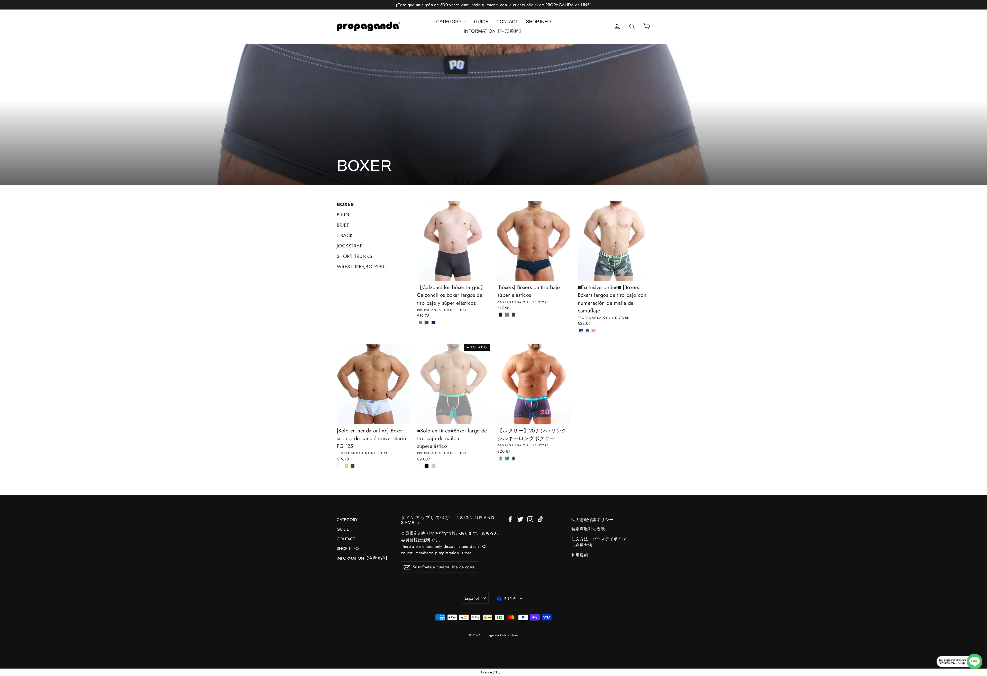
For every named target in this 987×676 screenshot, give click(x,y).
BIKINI (344, 214)
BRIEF (343, 225)
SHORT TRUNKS (354, 256)
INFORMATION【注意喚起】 (493, 31)
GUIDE (481, 21)
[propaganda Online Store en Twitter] (520, 518)
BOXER (345, 204)
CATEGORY (449, 21)
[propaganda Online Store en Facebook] (510, 518)
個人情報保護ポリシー (592, 520)
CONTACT (507, 21)
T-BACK (345, 235)
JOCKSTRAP (350, 245)
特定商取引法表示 (588, 529)
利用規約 (579, 555)
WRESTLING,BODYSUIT (362, 266)
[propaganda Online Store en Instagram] (530, 518)
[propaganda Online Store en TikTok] (540, 518)
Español (472, 598)
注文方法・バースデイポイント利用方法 (598, 542)
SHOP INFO (538, 21)
